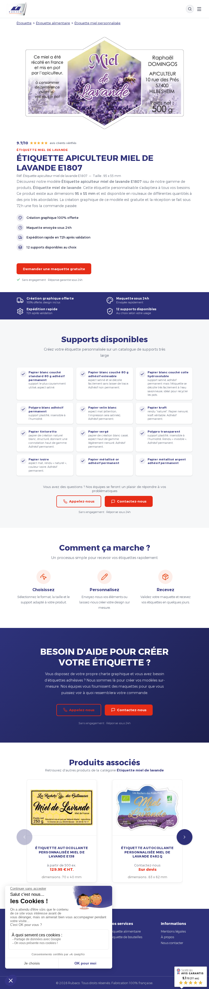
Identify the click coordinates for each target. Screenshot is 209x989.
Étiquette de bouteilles (125, 937)
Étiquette (24, 23)
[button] (184, 837)
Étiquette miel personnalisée (97, 23)
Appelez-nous (82, 501)
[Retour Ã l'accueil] (16, 9)
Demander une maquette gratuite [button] (54, 269)
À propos (167, 937)
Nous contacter (172, 943)
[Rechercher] (190, 9)
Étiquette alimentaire (53, 23)
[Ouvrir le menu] (199, 9)
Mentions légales (173, 931)
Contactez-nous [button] (132, 501)
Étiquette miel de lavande (42, 150)
